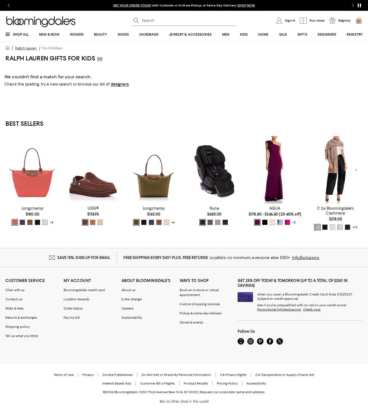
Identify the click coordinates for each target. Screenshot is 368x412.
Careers (127, 308)
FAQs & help (14, 308)
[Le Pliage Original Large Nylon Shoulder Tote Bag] (32, 170)
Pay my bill (72, 317)
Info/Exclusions (305, 258)
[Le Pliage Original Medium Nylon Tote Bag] (154, 170)
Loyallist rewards (77, 299)
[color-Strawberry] (15, 222)
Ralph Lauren (26, 48)
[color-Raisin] (257, 222)
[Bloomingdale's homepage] (8, 49)
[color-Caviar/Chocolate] (202, 222)
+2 (294, 222)
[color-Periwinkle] (280, 222)
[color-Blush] (272, 222)
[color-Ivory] (332, 227)
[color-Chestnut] (92, 222)
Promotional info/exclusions (279, 309)
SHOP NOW (246, 5)
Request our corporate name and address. (232, 392)
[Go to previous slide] (8, 5)
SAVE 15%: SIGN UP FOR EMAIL (83, 258)
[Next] (356, 170)
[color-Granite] (210, 222)
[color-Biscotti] (217, 222)
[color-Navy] (265, 222)
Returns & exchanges (21, 317)
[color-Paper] (45, 222)
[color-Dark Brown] (325, 227)
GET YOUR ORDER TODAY (132, 5)
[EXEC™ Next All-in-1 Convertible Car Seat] (214, 170)
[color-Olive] (136, 222)
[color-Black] (347, 227)
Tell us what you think (21, 336)
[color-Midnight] (225, 222)
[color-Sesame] (317, 227)
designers (120, 84)
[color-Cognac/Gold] (30, 222)
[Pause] (359, 5)
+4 (173, 222)
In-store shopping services (200, 304)
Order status (73, 308)
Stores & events (191, 322)
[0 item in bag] (359, 20)
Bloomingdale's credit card (84, 290)
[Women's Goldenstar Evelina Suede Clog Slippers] (93, 170)
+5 (52, 222)
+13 (354, 227)
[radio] (14, 222)
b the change (131, 299)
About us (128, 290)
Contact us (13, 299)
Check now (312, 309)
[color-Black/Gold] (37, 222)
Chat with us (15, 290)
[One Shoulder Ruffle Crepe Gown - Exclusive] (275, 170)
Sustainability (131, 317)
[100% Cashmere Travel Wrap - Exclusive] (335, 170)
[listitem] (184, 5)
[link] (32, 216)
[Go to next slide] (353, 5)
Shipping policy (17, 327)
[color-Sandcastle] (100, 222)
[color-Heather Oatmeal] (340, 227)
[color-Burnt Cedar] (85, 222)
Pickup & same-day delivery (201, 313)
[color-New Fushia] (287, 222)
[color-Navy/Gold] (22, 222)
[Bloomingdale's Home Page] (40, 21)
